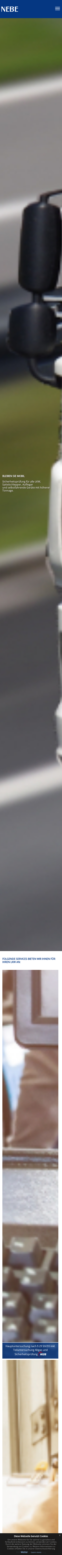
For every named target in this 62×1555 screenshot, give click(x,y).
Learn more (36, 1552)
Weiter (24, 1552)
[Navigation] (57, 9)
